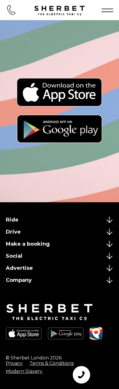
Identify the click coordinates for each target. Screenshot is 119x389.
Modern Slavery (24, 371)
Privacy (14, 363)
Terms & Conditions (51, 363)
